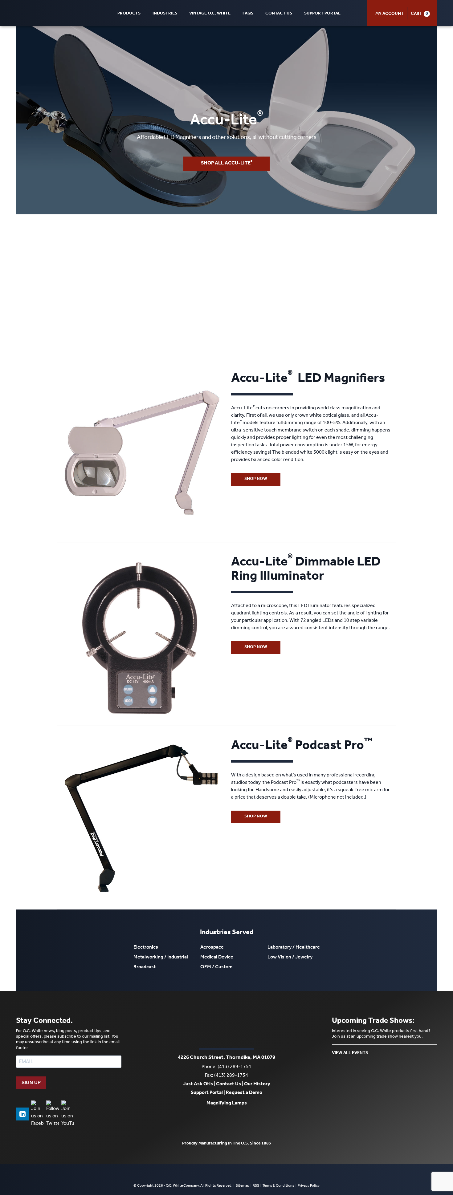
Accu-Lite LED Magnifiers (308, 379)
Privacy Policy (309, 1186)
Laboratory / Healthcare (293, 947)
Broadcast (144, 967)
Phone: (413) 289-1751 (226, 1067)
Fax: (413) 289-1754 (226, 1075)
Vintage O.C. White (210, 14)
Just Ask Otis (198, 1084)
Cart (416, 14)
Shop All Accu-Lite (226, 163)
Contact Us (278, 14)
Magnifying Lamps (226, 1103)
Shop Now (255, 479)
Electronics (145, 947)
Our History (257, 1084)
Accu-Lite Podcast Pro (302, 746)
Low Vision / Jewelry (289, 957)
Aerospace (212, 947)
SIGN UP (31, 1082)
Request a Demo (244, 1093)
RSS (256, 1186)
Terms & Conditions (278, 1186)
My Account (389, 14)
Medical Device (216, 957)
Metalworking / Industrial (160, 957)
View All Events (350, 1053)
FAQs (248, 14)
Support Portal (322, 14)
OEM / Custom (216, 967)
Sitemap (242, 1186)
